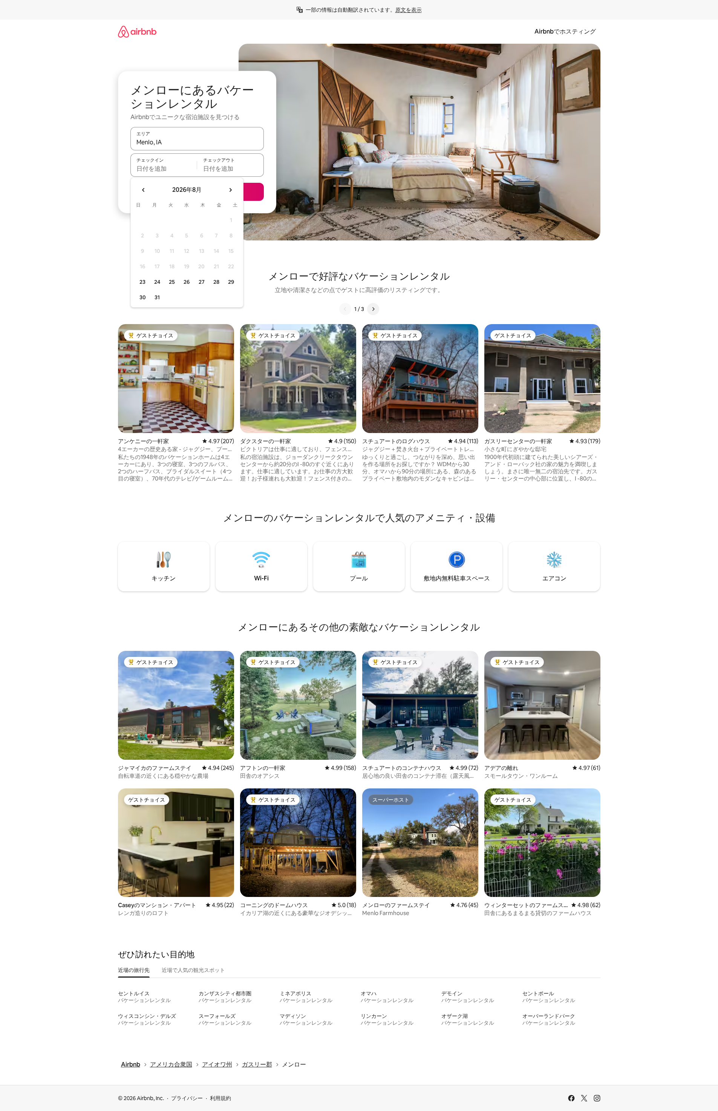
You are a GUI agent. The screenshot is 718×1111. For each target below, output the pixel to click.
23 (142, 282)
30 (142, 297)
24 (157, 282)
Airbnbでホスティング (565, 31)
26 (187, 282)
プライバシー (187, 1098)
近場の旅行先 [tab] (134, 970)
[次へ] (373, 309)
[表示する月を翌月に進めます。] (230, 190)
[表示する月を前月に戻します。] (143, 190)
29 (231, 282)
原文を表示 (408, 9)
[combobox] (197, 142)
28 (216, 282)
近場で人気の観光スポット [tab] (193, 970)
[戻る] (345, 309)
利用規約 (220, 1098)
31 (157, 297)
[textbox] (163, 168)
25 (172, 282)
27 (202, 282)
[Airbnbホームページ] (137, 31)
